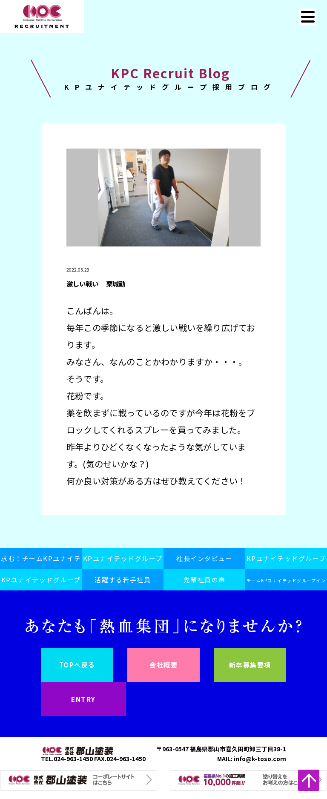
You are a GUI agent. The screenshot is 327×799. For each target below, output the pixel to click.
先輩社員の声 (205, 579)
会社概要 (163, 664)
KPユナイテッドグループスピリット (123, 561)
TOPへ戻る (77, 664)
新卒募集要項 (250, 664)
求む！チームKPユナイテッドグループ (41, 561)
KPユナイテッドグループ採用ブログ (41, 582)
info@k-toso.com (260, 758)
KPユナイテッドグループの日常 (286, 561)
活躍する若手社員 (123, 579)
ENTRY (83, 699)
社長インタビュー (204, 558)
